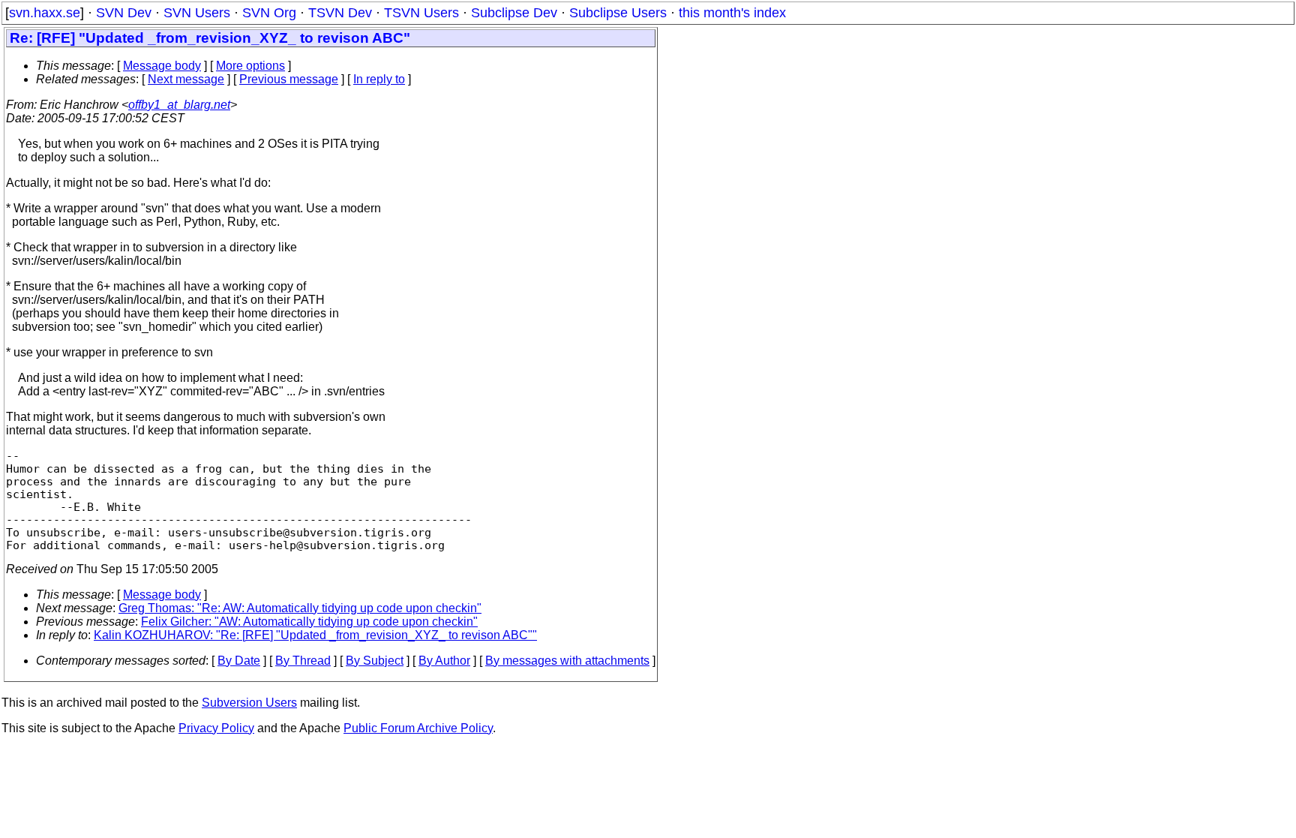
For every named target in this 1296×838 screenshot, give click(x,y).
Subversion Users (249, 702)
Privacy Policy (216, 728)
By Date (239, 660)
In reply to (379, 79)
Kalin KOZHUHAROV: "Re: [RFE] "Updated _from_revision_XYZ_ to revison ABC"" (315, 635)
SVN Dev (124, 12)
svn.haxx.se (44, 12)
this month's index (732, 12)
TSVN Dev (340, 12)
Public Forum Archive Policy (418, 728)
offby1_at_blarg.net (179, 104)
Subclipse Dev (514, 12)
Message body (162, 65)
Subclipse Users (618, 12)
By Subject (375, 660)
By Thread (303, 660)
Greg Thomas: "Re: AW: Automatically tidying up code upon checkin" (300, 608)
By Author (444, 660)
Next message (186, 79)
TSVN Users (421, 12)
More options (250, 65)
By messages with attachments (567, 660)
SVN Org (269, 12)
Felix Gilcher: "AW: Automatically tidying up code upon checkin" (309, 621)
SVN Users (197, 12)
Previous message (288, 79)
